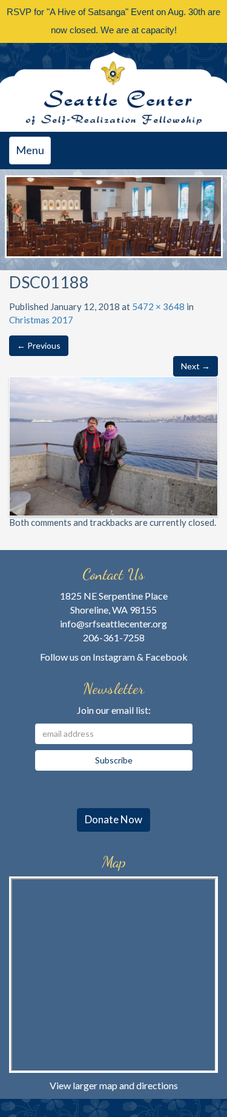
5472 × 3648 (158, 306)
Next (207, 210)
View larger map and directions (114, 1085)
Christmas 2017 (41, 319)
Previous (19, 210)
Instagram (114, 656)
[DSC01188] (113, 445)
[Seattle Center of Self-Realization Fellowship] (113, 87)
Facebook (166, 656)
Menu (33, 153)
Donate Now (113, 819)
